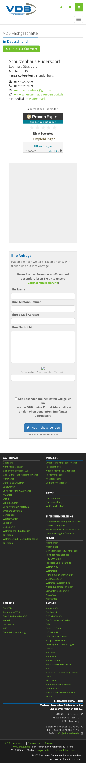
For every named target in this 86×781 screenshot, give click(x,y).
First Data (51, 680)
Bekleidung (9, 526)
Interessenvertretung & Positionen (63, 521)
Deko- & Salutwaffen (13, 482)
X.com (49, 750)
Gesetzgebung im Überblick (60, 533)
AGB (5, 628)
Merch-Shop (52, 546)
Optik (6, 498)
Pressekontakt (53, 497)
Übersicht (8, 462)
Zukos (49, 696)
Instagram (40, 750)
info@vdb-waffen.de (68, 733)
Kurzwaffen (9, 478)
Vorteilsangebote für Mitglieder (62, 550)
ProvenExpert (53, 660)
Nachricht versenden (44, 427)
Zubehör (7, 522)
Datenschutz (35, 743)
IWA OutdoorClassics (56, 636)
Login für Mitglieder (56, 482)
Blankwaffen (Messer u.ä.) (16, 470)
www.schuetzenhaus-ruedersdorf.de (38, 94)
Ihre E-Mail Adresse (25, 314)
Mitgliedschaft (53, 478)
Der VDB (7, 608)
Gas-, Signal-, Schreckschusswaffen (21, 474)
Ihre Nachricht (22, 327)
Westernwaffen (10, 518)
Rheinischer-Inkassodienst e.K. (61, 692)
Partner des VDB (11, 612)
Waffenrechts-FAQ (55, 505)
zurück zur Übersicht (22, 49)
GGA (48, 624)
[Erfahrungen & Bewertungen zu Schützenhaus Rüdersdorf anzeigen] (43, 128)
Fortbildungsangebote (57, 554)
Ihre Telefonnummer (26, 302)
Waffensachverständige (58, 582)
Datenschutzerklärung (42, 283)
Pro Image (51, 656)
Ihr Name (18, 289)
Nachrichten (52, 542)
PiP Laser (50, 652)
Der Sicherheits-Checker (58, 620)
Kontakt (7, 620)
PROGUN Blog (53, 558)
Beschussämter (53, 578)
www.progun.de (21, 746)
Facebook (59, 750)
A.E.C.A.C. (51, 594)
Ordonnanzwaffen (12, 510)
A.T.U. (49, 668)
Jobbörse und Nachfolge (58, 562)
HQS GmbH (52, 632)
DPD (48, 676)
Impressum (8, 624)
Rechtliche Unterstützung (59, 664)
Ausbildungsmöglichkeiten (59, 586)
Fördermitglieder (54, 474)
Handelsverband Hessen (58, 684)
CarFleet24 (51, 612)
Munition (8, 494)
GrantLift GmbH (54, 628)
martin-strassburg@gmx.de (32, 90)
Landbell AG (52, 688)
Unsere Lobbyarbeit (56, 525)
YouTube (70, 750)
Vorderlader (9, 514)
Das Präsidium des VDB (15, 616)
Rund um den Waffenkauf (59, 574)
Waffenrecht (52, 570)
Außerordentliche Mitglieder (60, 470)
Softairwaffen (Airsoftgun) (16, 506)
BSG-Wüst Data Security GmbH (62, 672)
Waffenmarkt (37, 98)
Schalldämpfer (10, 502)
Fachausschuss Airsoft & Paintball (63, 529)
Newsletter (51, 598)
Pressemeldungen (55, 501)
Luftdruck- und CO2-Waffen (17, 490)
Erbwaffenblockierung (57, 590)
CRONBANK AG (54, 616)
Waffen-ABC (52, 566)
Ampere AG (52, 608)
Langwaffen (9, 486)
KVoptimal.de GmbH (56, 640)
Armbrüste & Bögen (13, 466)
